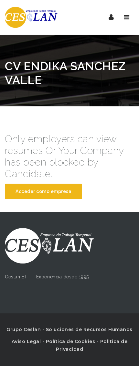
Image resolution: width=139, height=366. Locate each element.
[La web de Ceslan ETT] (31, 17)
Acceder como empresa (43, 191)
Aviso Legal (26, 341)
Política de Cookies (70, 341)
